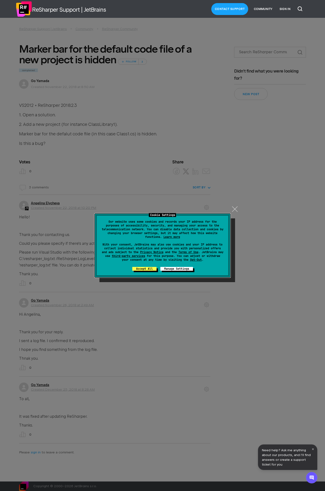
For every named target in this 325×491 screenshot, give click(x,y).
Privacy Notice (151, 252)
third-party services (128, 256)
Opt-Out (196, 260)
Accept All (144, 269)
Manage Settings (176, 269)
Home (24, 9)
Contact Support (230, 9)
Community (263, 9)
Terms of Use (188, 252)
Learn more (171, 237)
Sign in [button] (285, 9)
